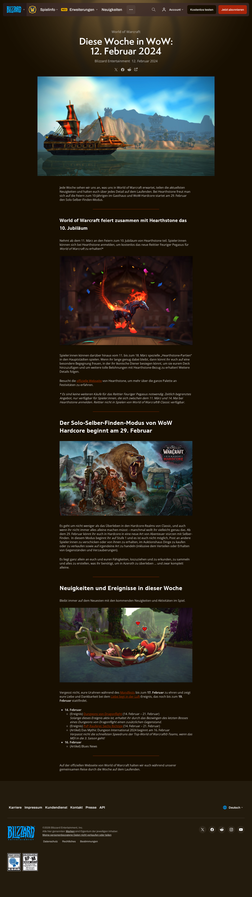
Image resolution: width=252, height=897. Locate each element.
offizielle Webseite (89, 381)
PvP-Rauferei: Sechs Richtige (103, 726)
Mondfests (127, 692)
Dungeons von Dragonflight (103, 714)
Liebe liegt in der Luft (125, 697)
